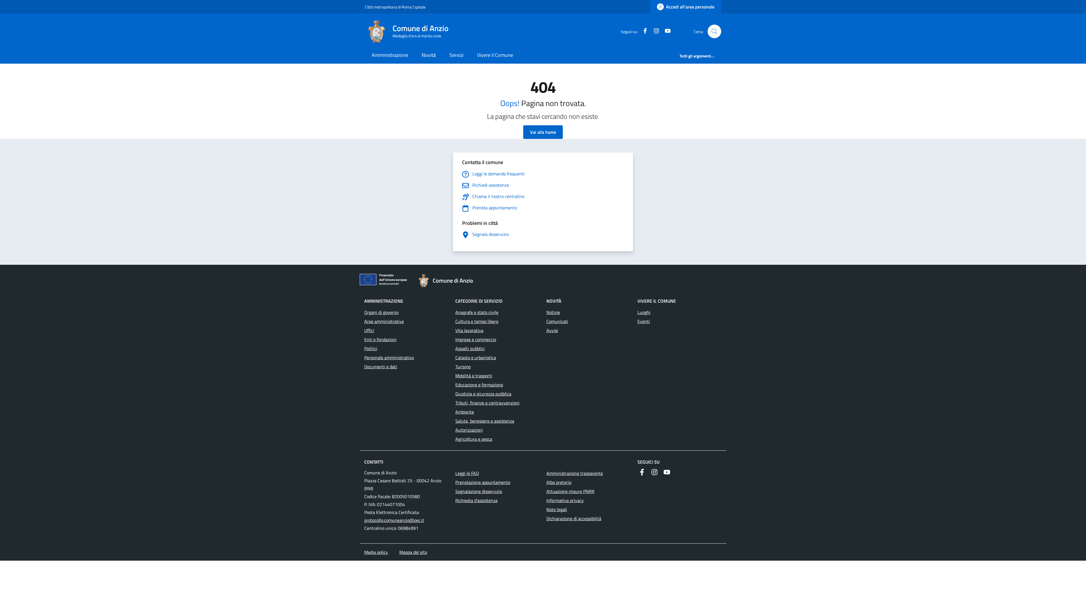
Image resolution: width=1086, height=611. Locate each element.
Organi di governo (381, 312)
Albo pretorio (558, 482)
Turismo (463, 366)
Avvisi (552, 330)
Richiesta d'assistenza (476, 500)
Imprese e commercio (475, 339)
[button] (714, 31)
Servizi (456, 55)
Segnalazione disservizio (478, 491)
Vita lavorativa (469, 330)
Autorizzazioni (469, 430)
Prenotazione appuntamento (482, 482)
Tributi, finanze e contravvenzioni (487, 402)
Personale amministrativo (389, 357)
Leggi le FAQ (467, 473)
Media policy (376, 552)
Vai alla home (543, 132)
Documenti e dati (380, 366)
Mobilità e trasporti (473, 375)
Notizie (553, 312)
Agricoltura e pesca (473, 439)
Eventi (643, 321)
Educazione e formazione (479, 384)
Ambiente (464, 411)
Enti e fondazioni (380, 339)
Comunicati (557, 321)
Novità (429, 55)
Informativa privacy (565, 500)
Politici (370, 348)
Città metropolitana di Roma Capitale (395, 7)
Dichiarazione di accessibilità (573, 518)
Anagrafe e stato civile (476, 312)
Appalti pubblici (470, 348)
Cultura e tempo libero (476, 321)
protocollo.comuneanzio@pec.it (394, 520)
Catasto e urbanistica (475, 357)
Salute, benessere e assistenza (484, 421)
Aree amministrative (384, 321)
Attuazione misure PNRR (570, 491)
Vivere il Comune (495, 55)
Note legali (556, 509)
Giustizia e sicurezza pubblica (483, 393)
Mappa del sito (413, 552)
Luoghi (643, 312)
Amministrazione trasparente (574, 473)
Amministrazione (390, 55)
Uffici (369, 330)
